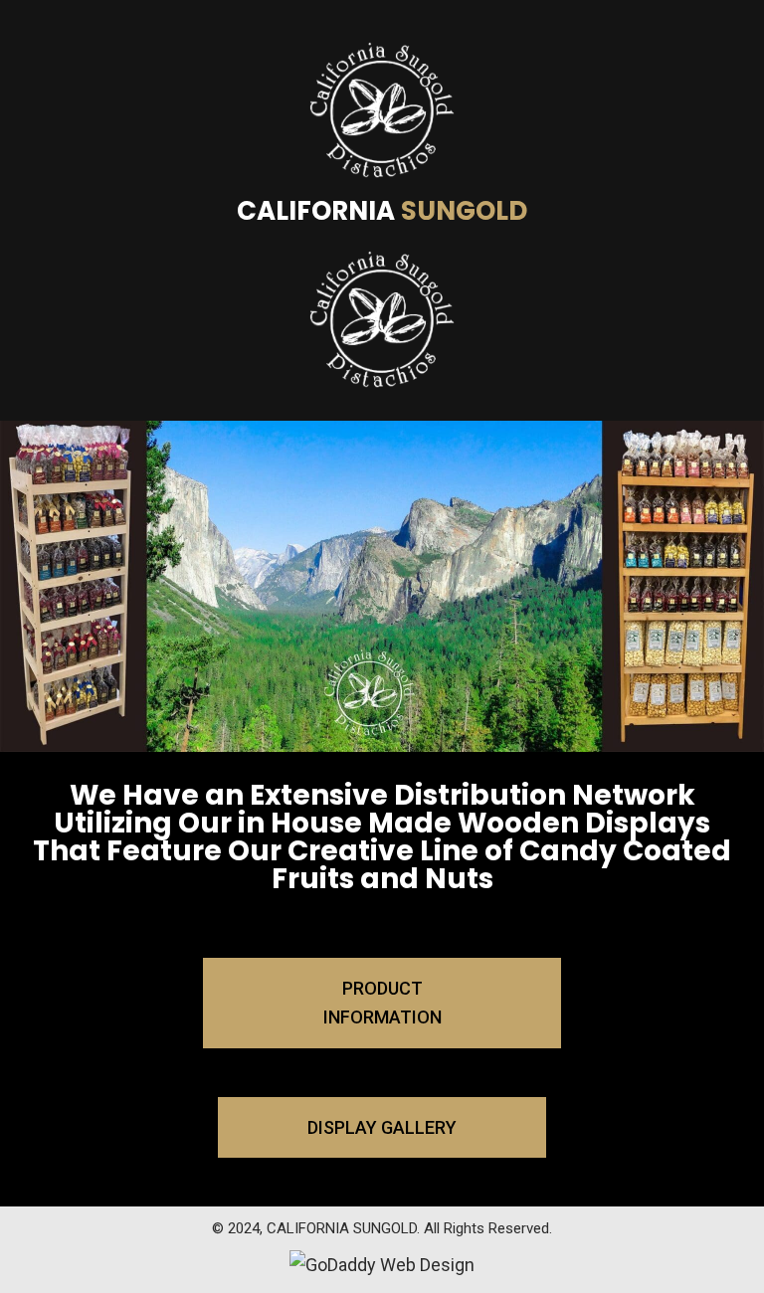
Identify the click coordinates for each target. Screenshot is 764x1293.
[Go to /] (382, 213)
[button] (382, 1003)
